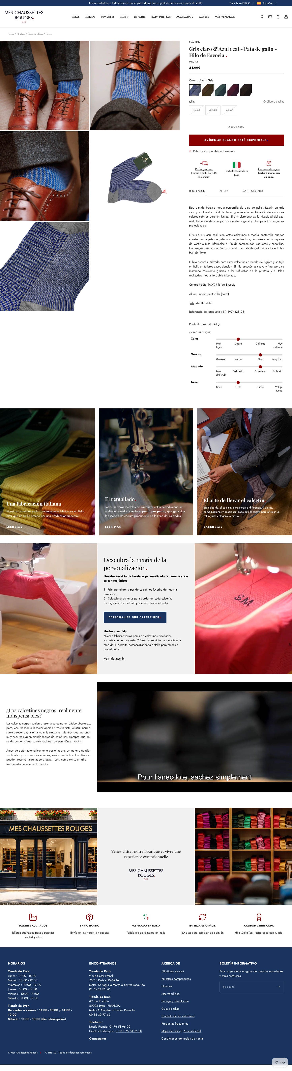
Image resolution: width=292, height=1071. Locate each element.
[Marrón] (246, 90)
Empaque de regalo (269, 173)
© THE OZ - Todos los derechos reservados (68, 1052)
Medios (90, 17)
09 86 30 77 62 (99, 1014)
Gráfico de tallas (273, 101)
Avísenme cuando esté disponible (235, 140)
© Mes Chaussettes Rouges (23, 1052)
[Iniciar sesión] (278, 17)
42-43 (213, 110)
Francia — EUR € (240, 3)
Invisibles (108, 17)
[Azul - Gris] (195, 90)
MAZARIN (194, 42)
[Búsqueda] (262, 17)
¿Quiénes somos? (172, 971)
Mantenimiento (253, 191)
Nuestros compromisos (176, 979)
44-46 (230, 110)
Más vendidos (225, 17)
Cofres (204, 17)
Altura (223, 191)
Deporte (140, 17)
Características (35, 34)
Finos (48, 34)
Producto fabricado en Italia (236, 173)
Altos (76, 17)
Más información (114, 658)
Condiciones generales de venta (182, 1038)
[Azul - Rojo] (233, 90)
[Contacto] (270, 17)
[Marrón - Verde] (208, 90)
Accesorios (184, 17)
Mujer (124, 17)
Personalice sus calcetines (133, 617)
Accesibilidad (192, 1031)
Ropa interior (161, 17)
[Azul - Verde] (220, 90)
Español (268, 3)
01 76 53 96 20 (99, 989)
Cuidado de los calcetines (177, 1016)
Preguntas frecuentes (174, 1023)
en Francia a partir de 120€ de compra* (204, 173)
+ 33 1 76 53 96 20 (129, 1031)
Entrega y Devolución (175, 1001)
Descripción (197, 191)
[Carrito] (286, 17)
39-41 (196, 110)
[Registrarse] (278, 986)
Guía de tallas (170, 1009)
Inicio (11, 34)
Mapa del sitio (170, 1031)
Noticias (166, 986)
